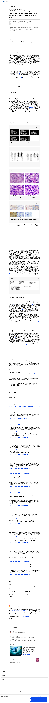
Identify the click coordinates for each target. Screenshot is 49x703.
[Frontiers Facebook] (20, 691)
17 (15, 329)
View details (37, 34)
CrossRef (12, 424)
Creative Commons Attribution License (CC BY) (19, 610)
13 (22, 309)
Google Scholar (13, 418)
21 (17, 329)
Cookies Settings (39, 696)
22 (15, 337)
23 (30, 342)
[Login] (47, 1)
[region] (24, 699)
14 (27, 316)
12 (33, 306)
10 (13, 304)
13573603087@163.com (25, 616)
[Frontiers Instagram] (28, 691)
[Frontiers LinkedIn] (25, 691)
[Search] (45, 1)
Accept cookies (39, 701)
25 (26, 344)
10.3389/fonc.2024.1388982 (27, 588)
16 (38, 321)
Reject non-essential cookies (39, 698)
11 (32, 304)
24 (23, 343)
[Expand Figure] (38, 127)
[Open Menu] (1, 1)
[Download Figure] (37, 127)
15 (21, 318)
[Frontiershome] (6, 1)
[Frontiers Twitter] (23, 691)
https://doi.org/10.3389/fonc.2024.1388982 (20, 10)
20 (19, 332)
